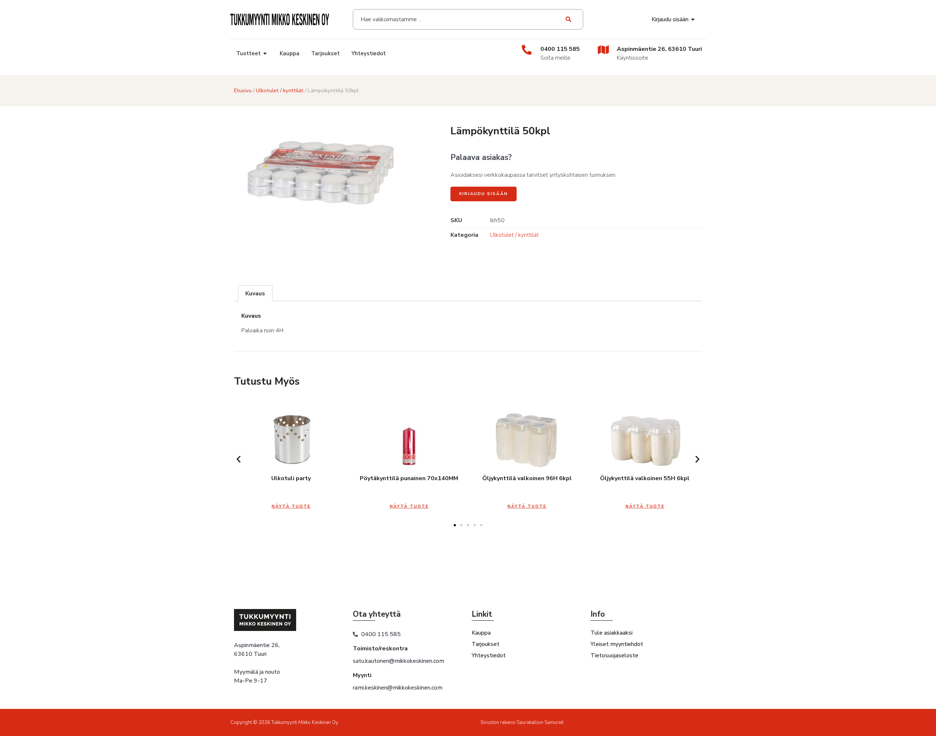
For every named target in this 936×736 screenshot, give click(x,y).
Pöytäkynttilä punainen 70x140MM (409, 478)
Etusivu (243, 90)
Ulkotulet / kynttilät (279, 90)
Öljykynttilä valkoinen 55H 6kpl (645, 478)
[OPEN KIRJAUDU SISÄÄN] (693, 19)
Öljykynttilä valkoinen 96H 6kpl (527, 478)
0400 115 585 (560, 49)
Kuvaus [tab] (255, 293)
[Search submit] (568, 19)
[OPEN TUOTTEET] (265, 53)
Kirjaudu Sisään (483, 194)
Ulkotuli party (291, 478)
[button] (238, 459)
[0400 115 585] (527, 50)
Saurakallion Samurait (540, 722)
